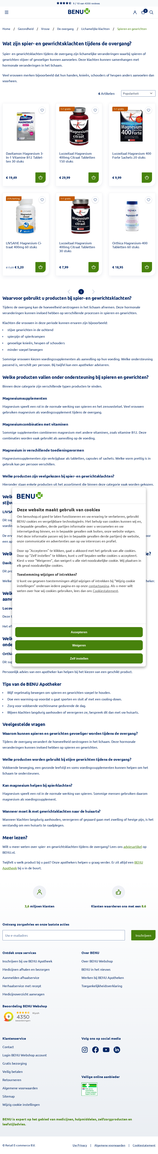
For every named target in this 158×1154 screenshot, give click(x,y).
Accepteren (79, 632)
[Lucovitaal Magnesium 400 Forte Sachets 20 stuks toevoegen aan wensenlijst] (148, 110)
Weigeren (79, 645)
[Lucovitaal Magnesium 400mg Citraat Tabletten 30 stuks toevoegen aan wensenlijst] (95, 199)
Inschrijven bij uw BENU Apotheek (27, 961)
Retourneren (11, 1080)
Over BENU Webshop (97, 961)
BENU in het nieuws (95, 969)
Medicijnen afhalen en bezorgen (26, 969)
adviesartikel (132, 846)
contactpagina (99, 586)
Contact (8, 1047)
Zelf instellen (79, 658)
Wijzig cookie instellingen (21, 1104)
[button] (6, 12)
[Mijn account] (135, 12)
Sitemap (8, 1096)
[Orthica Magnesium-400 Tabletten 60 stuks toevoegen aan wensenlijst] (148, 199)
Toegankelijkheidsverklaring (101, 986)
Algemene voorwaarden (20, 1088)
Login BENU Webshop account (24, 1055)
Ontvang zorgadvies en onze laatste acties (44, 924)
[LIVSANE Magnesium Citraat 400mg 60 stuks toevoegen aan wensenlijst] (42, 199)
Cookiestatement (105, 591)
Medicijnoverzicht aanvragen (23, 994)
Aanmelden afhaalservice (20, 977)
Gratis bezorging (14, 1063)
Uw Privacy (80, 1145)
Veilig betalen (12, 1071)
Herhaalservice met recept (21, 986)
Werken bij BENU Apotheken (102, 977)
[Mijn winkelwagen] (143, 12)
